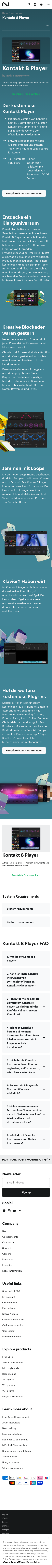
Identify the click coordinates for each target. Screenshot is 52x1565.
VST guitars (8, 1385)
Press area (7, 1259)
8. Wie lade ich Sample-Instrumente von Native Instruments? (21, 1139)
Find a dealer (9, 1308)
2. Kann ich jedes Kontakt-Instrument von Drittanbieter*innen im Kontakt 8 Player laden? (23, 979)
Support (6, 1248)
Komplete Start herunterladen (24, 193)
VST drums (8, 1391)
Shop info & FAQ (11, 1291)
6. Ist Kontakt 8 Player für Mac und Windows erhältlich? (22, 1089)
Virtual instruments (12, 1362)
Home (5, 13)
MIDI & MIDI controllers (14, 1445)
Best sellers (16, 13)
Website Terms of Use (13, 1562)
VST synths (8, 1379)
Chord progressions (13, 1468)
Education (7, 1265)
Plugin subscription (12, 1396)
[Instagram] (9, 1211)
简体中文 (5, 1526)
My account (8, 1297)
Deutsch (5, 1522)
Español (5, 1533)
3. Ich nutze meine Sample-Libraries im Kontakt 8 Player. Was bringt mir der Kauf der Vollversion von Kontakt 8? (23, 1006)
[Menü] (48, 4)
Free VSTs (7, 1357)
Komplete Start (19, 160)
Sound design (9, 1456)
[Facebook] (4, 1211)
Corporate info (10, 1237)
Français (5, 1530)
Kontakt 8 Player (15, 17)
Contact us (8, 1242)
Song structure (10, 1462)
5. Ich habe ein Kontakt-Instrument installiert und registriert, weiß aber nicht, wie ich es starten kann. (23, 1066)
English (5, 1514)
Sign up (26, 1192)
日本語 (5, 1518)
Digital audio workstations (16, 1451)
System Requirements (20, 922)
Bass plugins (9, 1374)
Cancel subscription (13, 1319)
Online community (12, 1325)
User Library (8, 1331)
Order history (9, 1302)
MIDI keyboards (10, 1368)
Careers (6, 1254)
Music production (12, 1434)
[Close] (48, 1538)
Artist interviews (11, 1422)
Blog (4, 1231)
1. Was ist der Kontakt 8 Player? (21, 958)
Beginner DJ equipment (15, 1439)
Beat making (9, 1428)
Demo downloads (12, 1336)
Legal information (12, 1271)
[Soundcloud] (19, 1211)
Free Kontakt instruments (16, 1417)
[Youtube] (14, 1211)
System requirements (20, 908)
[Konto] (35, 4)
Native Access (10, 1314)
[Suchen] (29, 4)
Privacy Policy (33, 1562)
